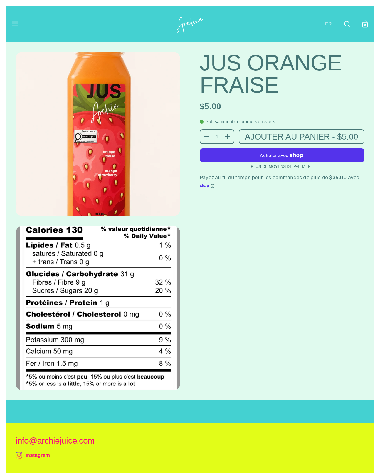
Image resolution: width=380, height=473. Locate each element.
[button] (328, 24)
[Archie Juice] (190, 24)
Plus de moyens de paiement (282, 167)
